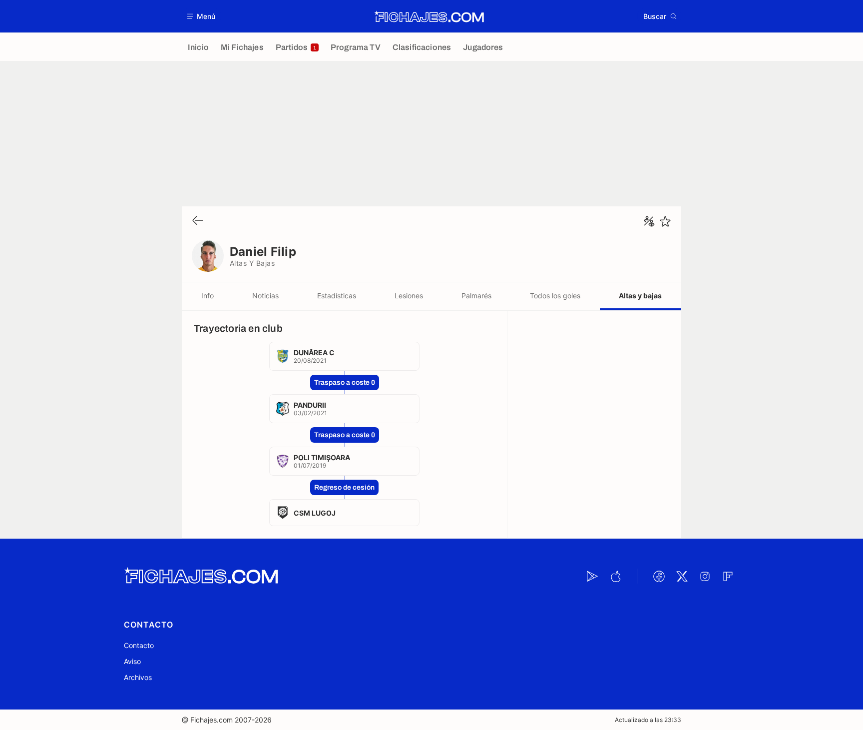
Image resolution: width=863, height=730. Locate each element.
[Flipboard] (727, 576)
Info (207, 295)
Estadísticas (336, 295)
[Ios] (615, 576)
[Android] (592, 576)
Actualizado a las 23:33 (648, 720)
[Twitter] (681, 576)
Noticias (265, 295)
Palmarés (476, 295)
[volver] (198, 221)
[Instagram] (704, 576)
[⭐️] (665, 221)
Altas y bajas (640, 295)
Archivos (138, 677)
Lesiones (409, 295)
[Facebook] (658, 576)
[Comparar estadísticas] (649, 221)
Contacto (139, 645)
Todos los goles (555, 295)
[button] (201, 16)
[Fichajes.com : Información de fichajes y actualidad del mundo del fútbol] (429, 16)
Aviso (132, 661)
